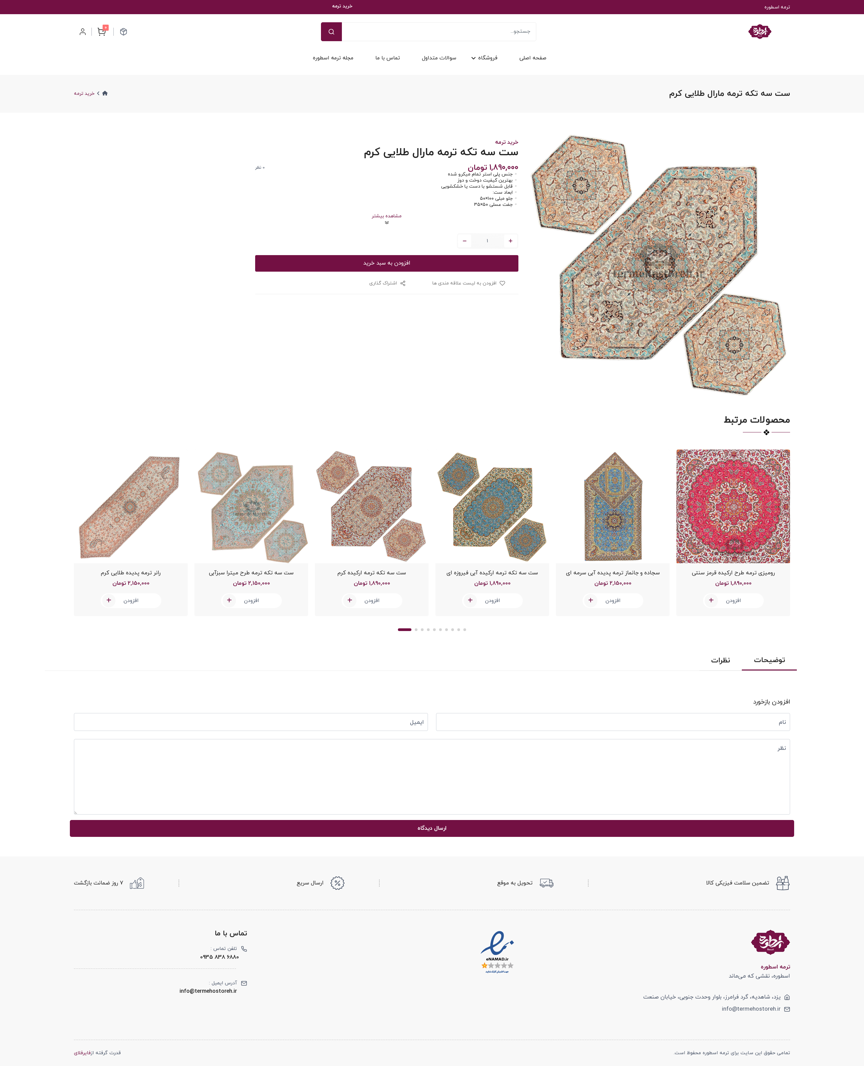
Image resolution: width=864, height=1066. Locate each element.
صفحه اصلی (532, 58)
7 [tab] (446, 629)
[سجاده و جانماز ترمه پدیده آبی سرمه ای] (613, 506)
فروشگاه (487, 58)
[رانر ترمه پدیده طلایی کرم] (131, 506)
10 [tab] (464, 629)
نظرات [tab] (720, 660)
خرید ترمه (84, 93)
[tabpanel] (131, 533)
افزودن (131, 600)
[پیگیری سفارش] (123, 32)
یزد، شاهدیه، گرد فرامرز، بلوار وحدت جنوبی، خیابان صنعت (712, 997)
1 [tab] (404, 629)
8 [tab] (452, 629)
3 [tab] (422, 629)
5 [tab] (434, 629)
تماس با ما (387, 58)
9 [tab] (458, 629)
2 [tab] (416, 629)
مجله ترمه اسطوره (333, 58)
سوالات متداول (439, 58)
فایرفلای (82, 1053)
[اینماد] (497, 952)
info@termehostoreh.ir (751, 1009)
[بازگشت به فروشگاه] (760, 31)
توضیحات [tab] (769, 660)
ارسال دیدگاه (432, 828)
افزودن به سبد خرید (386, 263)
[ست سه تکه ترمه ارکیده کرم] (372, 506)
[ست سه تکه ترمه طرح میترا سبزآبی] (251, 506)
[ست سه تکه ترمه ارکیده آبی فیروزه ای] (492, 506)
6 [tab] (440, 629)
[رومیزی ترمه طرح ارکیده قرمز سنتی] (733, 506)
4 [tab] (428, 629)
